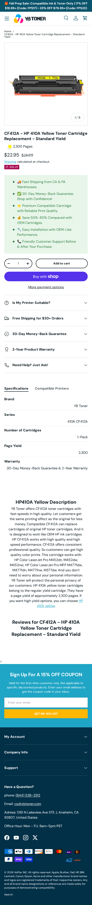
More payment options (46, 287)
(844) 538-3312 (28, 795)
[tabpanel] (46, 434)
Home (7, 31)
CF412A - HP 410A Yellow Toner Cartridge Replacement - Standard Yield (44, 35)
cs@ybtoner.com (27, 804)
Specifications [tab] (16, 388)
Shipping (10, 162)
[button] (85, 18)
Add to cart (61, 263)
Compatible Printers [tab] (52, 388)
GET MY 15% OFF (46, 714)
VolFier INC (20, 872)
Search (8, 894)
